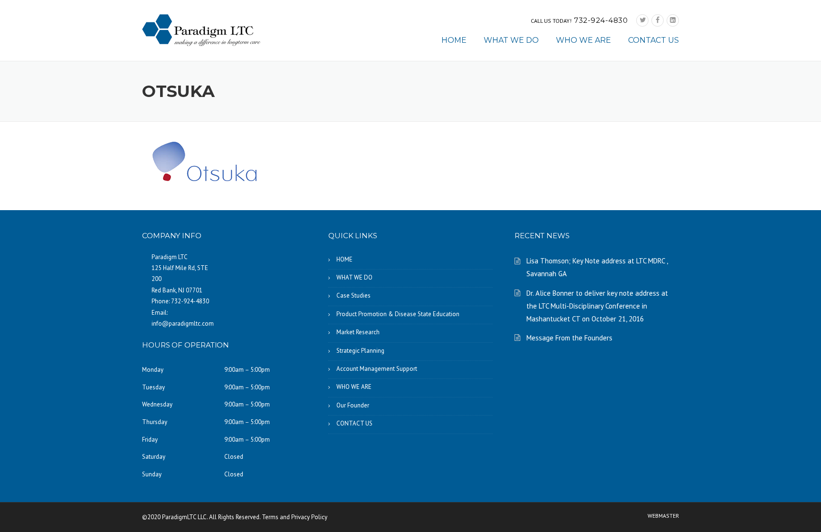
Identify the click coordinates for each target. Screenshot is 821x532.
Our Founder (352, 405)
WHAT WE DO (511, 40)
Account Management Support (376, 369)
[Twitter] (642, 20)
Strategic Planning (360, 351)
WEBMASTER (663, 516)
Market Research (358, 332)
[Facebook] (657, 20)
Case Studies (353, 295)
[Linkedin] (673, 20)
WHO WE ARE (583, 40)
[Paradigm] (201, 29)
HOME (454, 40)
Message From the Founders (569, 337)
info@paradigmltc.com (183, 323)
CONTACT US (653, 40)
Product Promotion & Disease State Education (397, 314)
